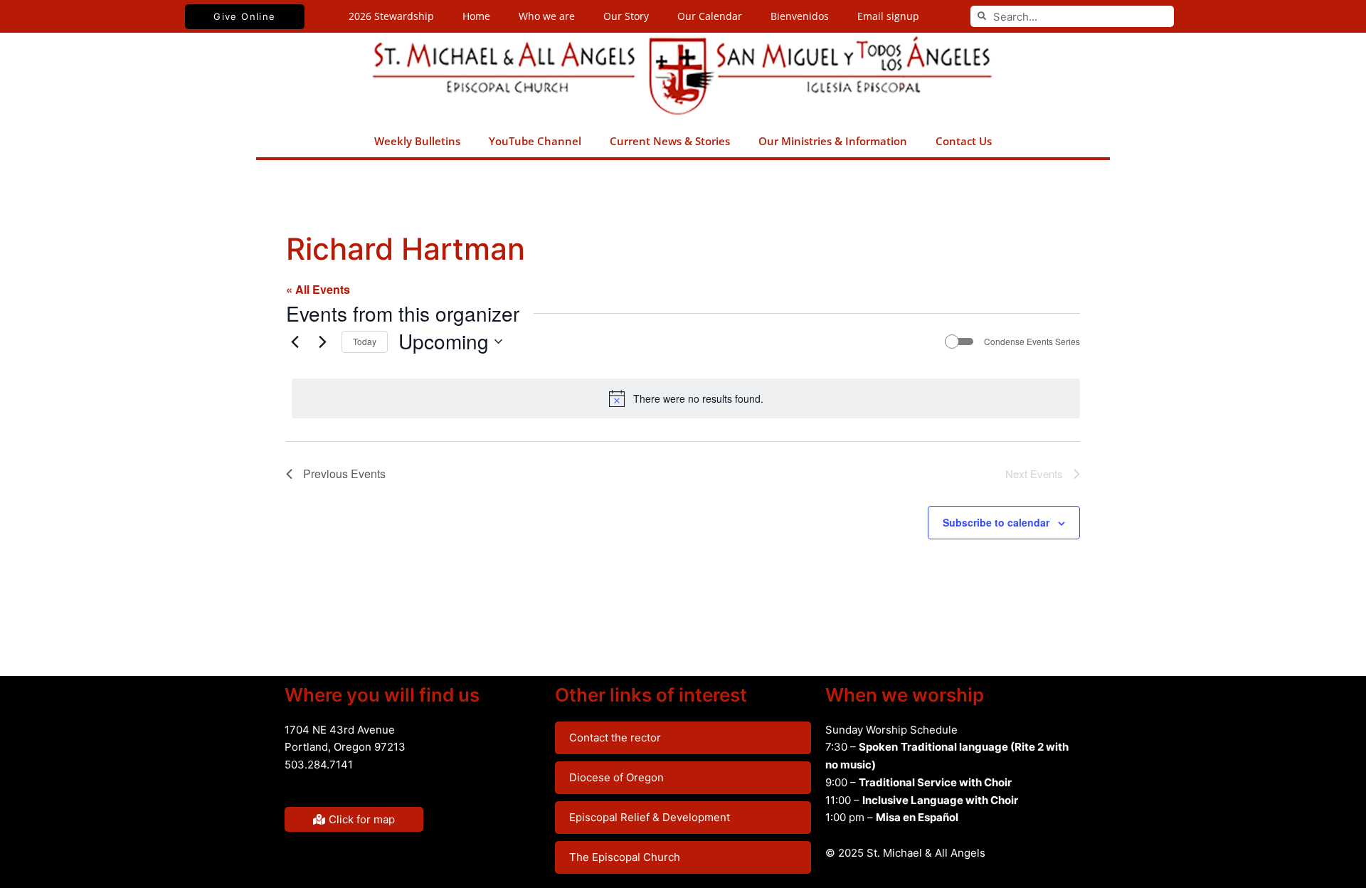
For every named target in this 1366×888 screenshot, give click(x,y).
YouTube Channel (535, 141)
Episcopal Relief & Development (649, 817)
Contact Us (964, 141)
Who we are (547, 16)
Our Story (626, 16)
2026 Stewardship (391, 16)
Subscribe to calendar (996, 522)
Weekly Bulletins (417, 141)
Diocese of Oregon (616, 777)
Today (364, 341)
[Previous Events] (294, 341)
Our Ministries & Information (832, 141)
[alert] (686, 398)
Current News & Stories (670, 141)
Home (476, 16)
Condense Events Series (1032, 341)
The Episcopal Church (624, 857)
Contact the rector (615, 737)
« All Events (318, 289)
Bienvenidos (800, 16)
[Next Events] (322, 341)
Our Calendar (709, 16)
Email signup (888, 16)
